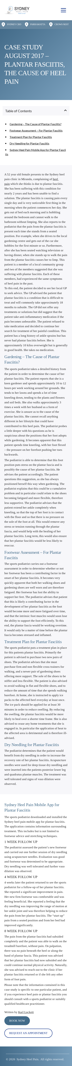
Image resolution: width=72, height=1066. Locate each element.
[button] (63, 10)
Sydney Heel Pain (27, 1059)
